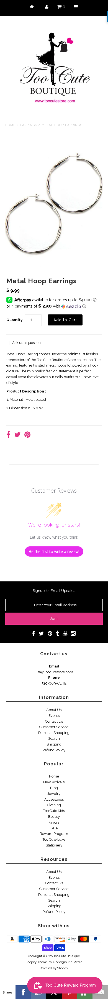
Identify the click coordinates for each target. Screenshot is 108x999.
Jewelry (53, 794)
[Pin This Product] (27, 435)
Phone (54, 677)
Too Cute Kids (54, 811)
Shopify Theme (37, 962)
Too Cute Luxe (54, 839)
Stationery (54, 845)
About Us (53, 710)
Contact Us (54, 721)
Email (54, 666)
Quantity (14, 320)
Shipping (54, 744)
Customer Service (53, 727)
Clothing (54, 805)
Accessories (54, 799)
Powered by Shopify (54, 968)
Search (54, 738)
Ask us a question (26, 343)
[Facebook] (23, 992)
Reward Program (54, 834)
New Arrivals (54, 782)
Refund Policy (53, 750)
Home (10, 125)
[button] (54, 306)
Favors (53, 822)
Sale (54, 828)
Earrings (28, 125)
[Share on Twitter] (17, 435)
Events (54, 716)
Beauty (54, 816)
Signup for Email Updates (54, 591)
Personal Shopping (54, 733)
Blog (54, 788)
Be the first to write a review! (54, 551)
